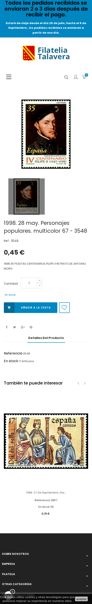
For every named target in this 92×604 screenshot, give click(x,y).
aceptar (81, 599)
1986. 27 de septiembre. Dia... (46, 493)
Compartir (6, 327)
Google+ (22, 327)
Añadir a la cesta (29, 307)
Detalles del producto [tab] (46, 338)
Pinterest (31, 327)
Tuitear (14, 327)
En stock (11, 361)
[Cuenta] (76, 77)
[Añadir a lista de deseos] (64, 307)
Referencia (13, 353)
